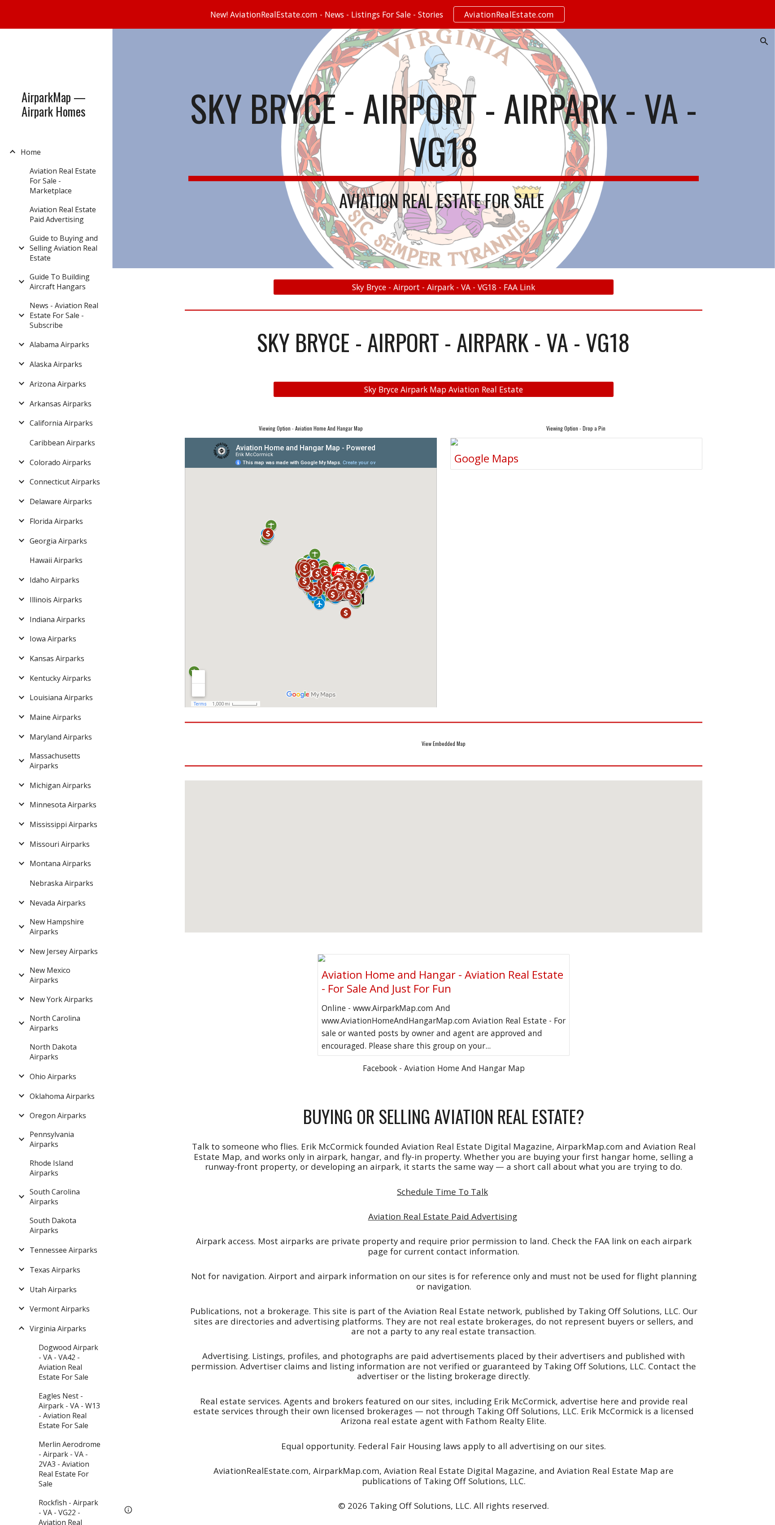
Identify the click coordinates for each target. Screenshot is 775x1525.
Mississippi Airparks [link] (63, 824)
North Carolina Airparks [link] (55, 1023)
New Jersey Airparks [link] (64, 951)
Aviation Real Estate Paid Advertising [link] (63, 214)
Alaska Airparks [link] (56, 364)
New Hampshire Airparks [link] (57, 927)
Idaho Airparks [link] (54, 580)
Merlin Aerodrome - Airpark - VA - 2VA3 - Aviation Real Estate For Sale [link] (69, 1464)
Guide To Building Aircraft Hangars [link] (60, 282)
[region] (387, 14)
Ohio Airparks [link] (53, 1076)
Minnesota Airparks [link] (63, 805)
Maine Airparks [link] (55, 717)
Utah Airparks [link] (53, 1289)
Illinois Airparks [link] (56, 600)
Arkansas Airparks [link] (60, 404)
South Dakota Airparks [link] (53, 1225)
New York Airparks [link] (61, 999)
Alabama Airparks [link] (59, 344)
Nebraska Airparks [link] (61, 883)
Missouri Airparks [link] (60, 844)
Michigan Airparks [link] (60, 785)
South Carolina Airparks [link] (55, 1197)
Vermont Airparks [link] (60, 1309)
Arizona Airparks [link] (58, 384)
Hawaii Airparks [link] (56, 560)
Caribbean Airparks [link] (62, 443)
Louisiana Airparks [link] (61, 697)
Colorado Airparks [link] (60, 462)
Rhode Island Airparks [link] (51, 1168)
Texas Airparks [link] (55, 1270)
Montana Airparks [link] (60, 863)
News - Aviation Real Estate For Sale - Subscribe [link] (64, 315)
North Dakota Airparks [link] (53, 1052)
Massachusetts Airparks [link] (55, 761)
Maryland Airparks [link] (61, 737)
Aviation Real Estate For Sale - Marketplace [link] (63, 181)
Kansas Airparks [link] (57, 658)
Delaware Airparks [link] (61, 501)
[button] (764, 41)
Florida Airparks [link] (56, 521)
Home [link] (31, 152)
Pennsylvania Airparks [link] (52, 1139)
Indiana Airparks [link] (57, 619)
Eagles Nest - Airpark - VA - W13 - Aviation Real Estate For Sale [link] (69, 1410)
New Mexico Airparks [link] (50, 975)
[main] (443, 148)
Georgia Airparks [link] (58, 541)
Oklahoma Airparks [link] (62, 1096)
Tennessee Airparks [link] (63, 1250)
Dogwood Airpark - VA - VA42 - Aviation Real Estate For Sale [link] (68, 1362)
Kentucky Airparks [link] (60, 678)
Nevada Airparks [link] (58, 903)
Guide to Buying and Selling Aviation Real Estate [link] (64, 248)
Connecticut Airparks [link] (65, 482)
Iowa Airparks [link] (53, 639)
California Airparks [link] (61, 423)
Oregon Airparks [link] (58, 1115)
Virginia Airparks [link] (58, 1328)
